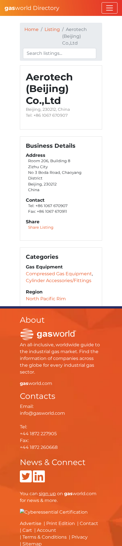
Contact (89, 523)
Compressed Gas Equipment (59, 273)
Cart (27, 530)
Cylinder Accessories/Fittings (58, 280)
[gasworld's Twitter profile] (26, 480)
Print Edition (60, 523)
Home (31, 29)
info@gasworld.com (42, 413)
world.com (36, 383)
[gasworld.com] (48, 334)
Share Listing (40, 227)
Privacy (79, 537)
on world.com (67, 493)
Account (46, 530)
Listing (52, 29)
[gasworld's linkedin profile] (39, 480)
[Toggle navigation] (109, 8)
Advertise (30, 523)
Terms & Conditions (44, 537)
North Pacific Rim (46, 298)
